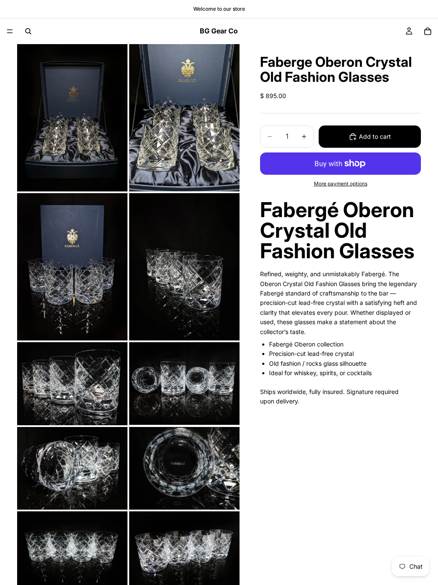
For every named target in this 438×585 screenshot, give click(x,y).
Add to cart (375, 136)
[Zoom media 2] (184, 117)
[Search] (28, 31)
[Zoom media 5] (72, 383)
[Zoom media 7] (72, 468)
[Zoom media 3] (72, 266)
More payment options (340, 184)
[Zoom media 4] (184, 266)
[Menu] (10, 31)
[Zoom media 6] (184, 383)
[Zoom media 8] (184, 468)
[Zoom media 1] (72, 117)
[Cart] (427, 31)
